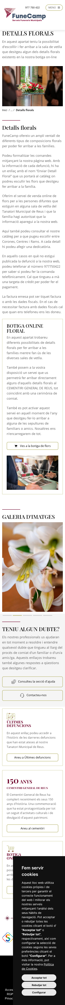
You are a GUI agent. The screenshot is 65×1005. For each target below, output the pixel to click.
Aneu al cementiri (32, 828)
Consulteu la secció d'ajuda (36, 681)
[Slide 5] (47, 615)
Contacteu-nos (36, 695)
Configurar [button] (39, 992)
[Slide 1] (7, 615)
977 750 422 (32, 7)
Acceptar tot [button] (39, 977)
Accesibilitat (13, 989)
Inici (4, 110)
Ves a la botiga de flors (35, 446)
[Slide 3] (27, 615)
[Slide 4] (37, 615)
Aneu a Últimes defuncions (32, 757)
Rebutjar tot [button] (39, 985)
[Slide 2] (17, 615)
